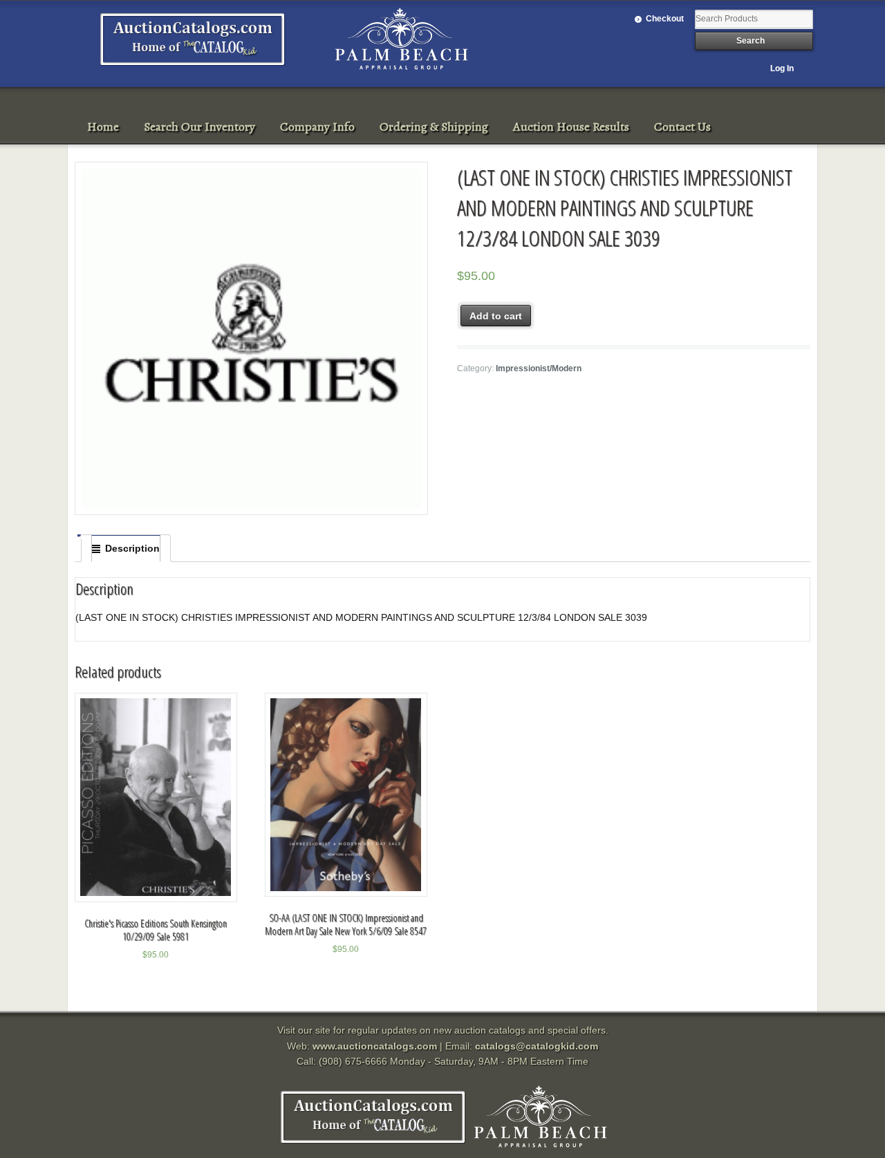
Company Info (317, 126)
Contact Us (682, 126)
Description (132, 548)
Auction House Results (571, 126)
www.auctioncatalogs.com (375, 1046)
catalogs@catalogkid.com (536, 1046)
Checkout (665, 19)
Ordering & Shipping (434, 126)
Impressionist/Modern (538, 368)
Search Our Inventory (199, 126)
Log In (782, 68)
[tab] (126, 548)
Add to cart (495, 315)
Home (103, 126)
